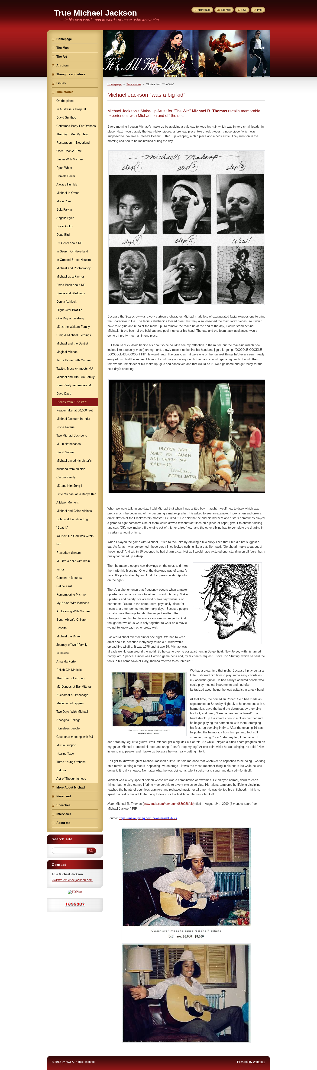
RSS (243, 9)
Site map (226, 9)
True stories (133, 84)
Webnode (259, 1061)
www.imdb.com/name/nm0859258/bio (169, 803)
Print (259, 9)
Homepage (114, 84)
